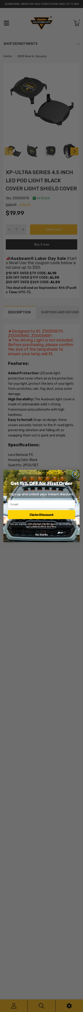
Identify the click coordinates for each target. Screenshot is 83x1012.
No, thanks (41, 534)
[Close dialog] (75, 474)
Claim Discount (41, 514)
